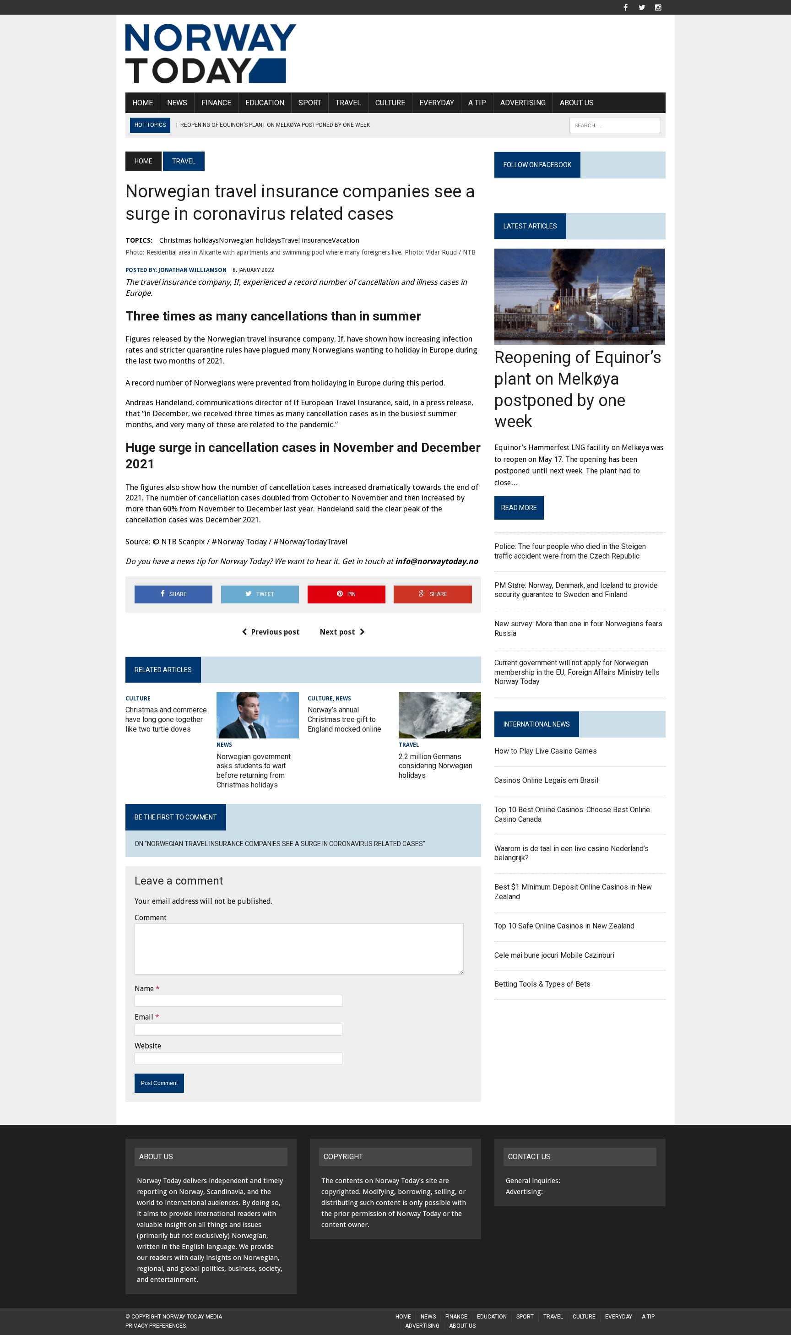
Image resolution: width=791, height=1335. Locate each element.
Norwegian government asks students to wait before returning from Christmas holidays (254, 770)
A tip (477, 102)
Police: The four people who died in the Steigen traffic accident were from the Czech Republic (570, 551)
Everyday (436, 102)
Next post (337, 632)
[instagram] (658, 6)
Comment (151, 917)
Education (264, 102)
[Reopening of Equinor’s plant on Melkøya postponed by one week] (579, 339)
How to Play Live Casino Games (545, 751)
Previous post (275, 632)
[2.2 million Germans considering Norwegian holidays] (440, 732)
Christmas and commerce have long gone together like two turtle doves (166, 719)
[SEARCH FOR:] (615, 124)
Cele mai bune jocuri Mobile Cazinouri (554, 955)
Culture (390, 102)
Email (144, 1017)
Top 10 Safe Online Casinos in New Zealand (564, 926)
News (177, 102)
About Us (577, 102)
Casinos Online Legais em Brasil (546, 780)
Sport (309, 102)
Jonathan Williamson (192, 270)
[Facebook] (625, 6)
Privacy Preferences (155, 1326)
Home (142, 102)
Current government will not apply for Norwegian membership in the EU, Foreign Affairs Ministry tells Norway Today (577, 672)
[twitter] (641, 6)
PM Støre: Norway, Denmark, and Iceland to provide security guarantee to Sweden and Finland (576, 590)
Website (148, 1046)
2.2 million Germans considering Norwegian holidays (435, 766)
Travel (348, 102)
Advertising (523, 102)
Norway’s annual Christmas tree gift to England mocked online (344, 719)
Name (144, 988)
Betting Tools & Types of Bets (542, 984)
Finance (216, 102)
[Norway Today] (211, 53)
